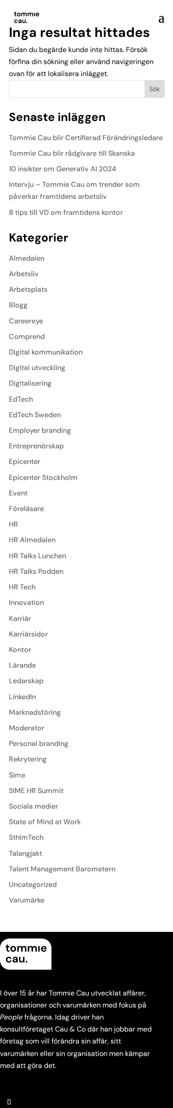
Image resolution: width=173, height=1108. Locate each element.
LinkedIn (22, 696)
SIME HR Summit (36, 790)
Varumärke (26, 900)
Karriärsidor (28, 634)
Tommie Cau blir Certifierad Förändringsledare (86, 137)
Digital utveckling (37, 367)
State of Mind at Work (45, 821)
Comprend (27, 336)
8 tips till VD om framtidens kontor (66, 212)
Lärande (22, 665)
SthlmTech (26, 837)
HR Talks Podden (36, 571)
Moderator (26, 728)
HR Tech (22, 587)
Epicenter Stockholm (43, 477)
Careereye (26, 321)
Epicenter (24, 461)
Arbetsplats (28, 289)
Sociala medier (33, 806)
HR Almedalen (32, 539)
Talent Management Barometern (62, 869)
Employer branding (40, 430)
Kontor (20, 649)
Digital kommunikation (46, 352)
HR (13, 524)
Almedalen (26, 258)
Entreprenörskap (36, 446)
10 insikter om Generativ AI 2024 (62, 168)
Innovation (26, 602)
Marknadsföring (35, 712)
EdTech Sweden (35, 414)
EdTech (21, 399)
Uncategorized (33, 884)
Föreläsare (26, 508)
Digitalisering (30, 383)
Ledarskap (26, 680)
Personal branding (38, 743)
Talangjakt (25, 853)
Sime (17, 775)
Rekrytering (28, 759)
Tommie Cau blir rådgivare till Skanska (72, 153)
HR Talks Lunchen (37, 555)
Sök (154, 89)
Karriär (20, 618)
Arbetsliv (24, 273)
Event (18, 493)
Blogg (18, 305)
